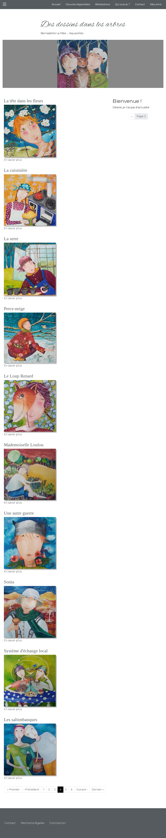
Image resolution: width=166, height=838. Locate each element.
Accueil (56, 4)
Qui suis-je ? (122, 4)
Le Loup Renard (18, 376)
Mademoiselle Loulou (23, 444)
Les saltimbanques (20, 719)
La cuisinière (15, 170)
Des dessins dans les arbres (83, 24)
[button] (30, 131)
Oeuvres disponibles (78, 4)
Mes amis (155, 4)
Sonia (9, 581)
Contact (140, 4)
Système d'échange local (26, 650)
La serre (11, 238)
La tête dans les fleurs (23, 100)
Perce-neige (14, 308)
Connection (57, 823)
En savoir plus (13, 159)
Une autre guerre (19, 513)
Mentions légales (32, 823)
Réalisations (102, 4)
